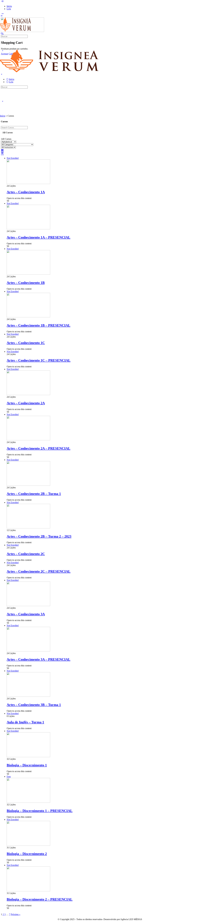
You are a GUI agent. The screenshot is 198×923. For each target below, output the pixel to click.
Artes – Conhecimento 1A (26, 192)
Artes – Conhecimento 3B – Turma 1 (34, 705)
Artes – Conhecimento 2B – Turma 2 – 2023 (39, 536)
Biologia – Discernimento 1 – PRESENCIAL (39, 811)
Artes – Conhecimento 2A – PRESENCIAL (38, 448)
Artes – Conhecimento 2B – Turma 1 (34, 494)
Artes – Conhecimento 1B (26, 283)
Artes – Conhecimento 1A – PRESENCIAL (38, 237)
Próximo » (15, 914)
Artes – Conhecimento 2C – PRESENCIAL (38, 571)
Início (2, 116)
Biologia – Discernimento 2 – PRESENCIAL (39, 899)
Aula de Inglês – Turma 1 (25, 722)
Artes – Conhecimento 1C (26, 343)
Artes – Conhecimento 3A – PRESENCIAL (38, 659)
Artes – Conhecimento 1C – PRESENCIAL (38, 360)
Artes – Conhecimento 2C (26, 554)
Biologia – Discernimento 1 (27, 765)
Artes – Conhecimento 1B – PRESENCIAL (38, 325)
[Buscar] (1, 33)
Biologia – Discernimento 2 (27, 854)
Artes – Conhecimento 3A (26, 614)
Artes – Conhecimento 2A (26, 403)
